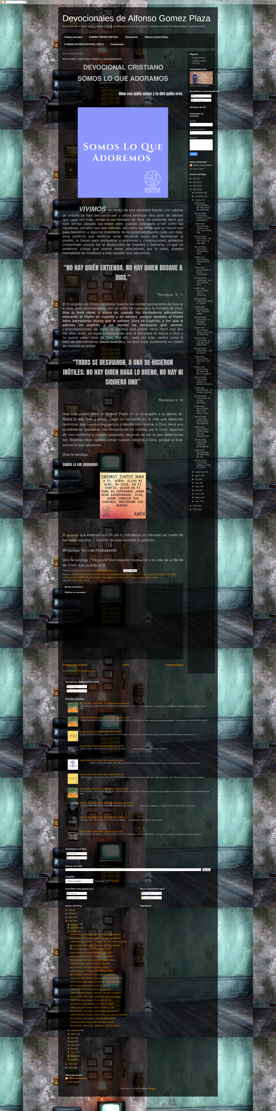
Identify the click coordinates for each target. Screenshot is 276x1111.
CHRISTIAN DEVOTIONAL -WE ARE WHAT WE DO (202, 453)
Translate (114, 881)
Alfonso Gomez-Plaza (156, 37)
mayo (197, 486)
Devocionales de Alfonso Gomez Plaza (136, 18)
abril (197, 490)
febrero (198, 497)
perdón (148, 577)
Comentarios (198, 100)
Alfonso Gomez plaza (202, 165)
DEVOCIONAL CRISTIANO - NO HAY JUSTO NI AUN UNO (202, 240)
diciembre (199, 193)
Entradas (197, 96)
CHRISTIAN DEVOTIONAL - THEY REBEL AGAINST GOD (104, 718)
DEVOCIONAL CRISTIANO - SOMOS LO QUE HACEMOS (202, 463)
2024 (195, 178)
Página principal (73, 37)
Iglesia (110, 577)
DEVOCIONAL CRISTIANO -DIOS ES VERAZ (203, 301)
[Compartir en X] (130, 570)
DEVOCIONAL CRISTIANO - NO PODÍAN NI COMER (102, 817)
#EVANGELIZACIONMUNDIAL (109, 574)
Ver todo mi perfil (197, 169)
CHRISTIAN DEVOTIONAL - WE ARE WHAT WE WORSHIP (202, 206)
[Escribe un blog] (127, 570)
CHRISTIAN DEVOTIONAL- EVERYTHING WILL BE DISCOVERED (201, 431)
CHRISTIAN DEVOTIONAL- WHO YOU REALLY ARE (201, 409)
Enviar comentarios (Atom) (86, 671)
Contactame (117, 44)
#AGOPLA (76, 574)
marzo (198, 494)
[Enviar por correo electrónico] (124, 570)
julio (197, 479)
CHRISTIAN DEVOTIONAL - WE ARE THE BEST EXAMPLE (202, 370)
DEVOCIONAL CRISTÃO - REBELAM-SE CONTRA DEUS (104, 789)
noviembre (199, 196)
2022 (195, 186)
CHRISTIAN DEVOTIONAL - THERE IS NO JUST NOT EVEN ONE (202, 228)
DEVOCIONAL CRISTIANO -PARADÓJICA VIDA (201, 250)
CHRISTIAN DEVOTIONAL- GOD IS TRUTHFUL (201, 291)
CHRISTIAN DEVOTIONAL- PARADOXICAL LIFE (202, 260)
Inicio (126, 664)
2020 (195, 506)
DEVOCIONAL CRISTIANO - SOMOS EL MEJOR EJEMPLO (203, 380)
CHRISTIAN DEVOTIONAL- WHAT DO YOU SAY (202, 360)
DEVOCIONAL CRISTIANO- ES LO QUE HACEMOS (202, 399)
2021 (195, 189)
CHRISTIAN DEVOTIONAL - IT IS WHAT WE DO (203, 390)
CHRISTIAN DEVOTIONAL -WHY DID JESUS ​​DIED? (101, 760)
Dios (91, 577)
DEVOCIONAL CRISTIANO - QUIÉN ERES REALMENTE (201, 420)
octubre (198, 200)
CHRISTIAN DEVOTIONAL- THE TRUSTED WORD (202, 310)
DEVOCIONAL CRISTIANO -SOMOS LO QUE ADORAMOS (202, 216)
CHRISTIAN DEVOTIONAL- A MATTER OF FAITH (100, 732)
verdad (155, 577)
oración (127, 577)
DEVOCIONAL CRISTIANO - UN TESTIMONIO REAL (202, 281)
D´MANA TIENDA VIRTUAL (103, 37)
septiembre (200, 472)
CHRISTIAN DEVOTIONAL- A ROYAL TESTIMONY (202, 271)
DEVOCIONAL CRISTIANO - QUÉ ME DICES (203, 351)
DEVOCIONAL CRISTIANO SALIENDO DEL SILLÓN (101, 746)
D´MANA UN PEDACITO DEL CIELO (84, 44)
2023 (195, 182)
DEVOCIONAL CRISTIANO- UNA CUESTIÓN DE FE (101, 775)
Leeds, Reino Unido (80, 580)
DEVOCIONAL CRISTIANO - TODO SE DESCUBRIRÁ (201, 443)
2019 (195, 509)
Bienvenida (131, 37)
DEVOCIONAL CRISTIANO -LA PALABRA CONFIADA (202, 320)
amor (144, 574)
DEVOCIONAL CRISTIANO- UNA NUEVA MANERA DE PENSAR (106, 803)
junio (197, 483)
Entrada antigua (174, 664)
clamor (149, 574)
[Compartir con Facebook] (132, 570)
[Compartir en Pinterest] (135, 570)
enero (197, 501)
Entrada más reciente (75, 664)
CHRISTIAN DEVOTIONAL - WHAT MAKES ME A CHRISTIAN (203, 331)
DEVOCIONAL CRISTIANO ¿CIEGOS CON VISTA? (101, 832)
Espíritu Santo (101, 577)
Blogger (152, 1088)
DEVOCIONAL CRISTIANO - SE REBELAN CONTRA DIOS (104, 703)
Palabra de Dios (137, 577)
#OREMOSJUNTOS (132, 574)
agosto (198, 475)
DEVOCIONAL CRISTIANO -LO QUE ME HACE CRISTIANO (202, 341)
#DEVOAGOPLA (89, 574)
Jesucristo (118, 577)
